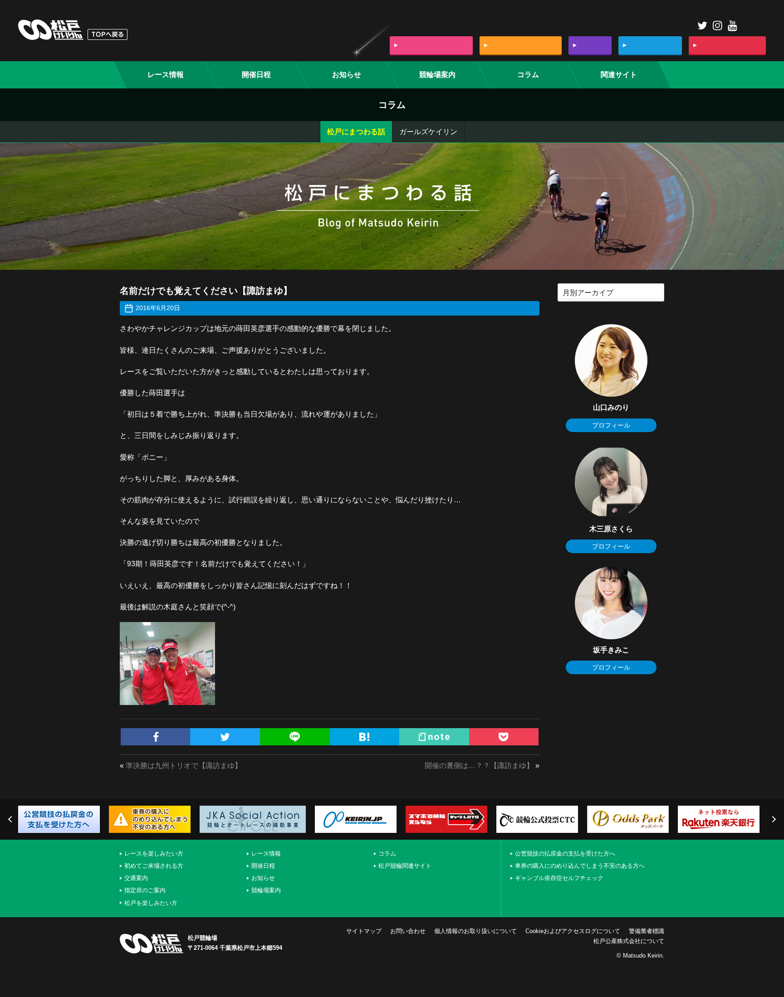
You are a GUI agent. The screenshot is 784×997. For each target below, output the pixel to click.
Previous (11, 819)
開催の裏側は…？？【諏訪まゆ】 (479, 765)
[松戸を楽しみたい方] (727, 45)
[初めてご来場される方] (521, 45)
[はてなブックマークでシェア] (365, 736)
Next (772, 819)
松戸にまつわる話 (356, 132)
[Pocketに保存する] (504, 736)
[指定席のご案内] (650, 45)
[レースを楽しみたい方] (431, 45)
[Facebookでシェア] (156, 736)
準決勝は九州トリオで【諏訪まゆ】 (184, 765)
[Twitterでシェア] (225, 736)
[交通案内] (590, 45)
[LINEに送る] (295, 736)
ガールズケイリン (428, 132)
